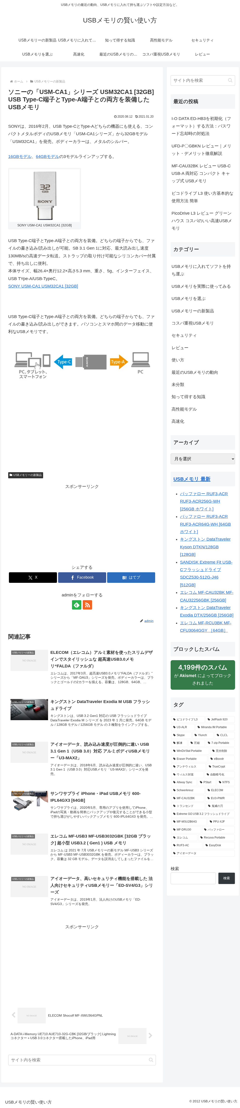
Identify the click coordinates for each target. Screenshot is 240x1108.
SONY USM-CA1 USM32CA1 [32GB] (43, 286)
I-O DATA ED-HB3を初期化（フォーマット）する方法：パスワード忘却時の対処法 (201, 126)
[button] (151, 1060)
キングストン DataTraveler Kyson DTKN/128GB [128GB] (205, 547)
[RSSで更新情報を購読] (87, 605)
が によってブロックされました (202, 676)
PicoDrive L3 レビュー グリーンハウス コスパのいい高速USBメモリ (202, 221)
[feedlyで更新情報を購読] (76, 605)
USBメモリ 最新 (191, 479)
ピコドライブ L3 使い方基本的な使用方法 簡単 (202, 197)
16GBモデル (20, 156)
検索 (175, 868)
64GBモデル (47, 156)
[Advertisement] (82, 425)
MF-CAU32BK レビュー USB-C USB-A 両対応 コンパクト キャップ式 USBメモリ (201, 173)
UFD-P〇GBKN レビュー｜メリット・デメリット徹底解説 (201, 150)
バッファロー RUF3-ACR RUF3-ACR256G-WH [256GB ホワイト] (204, 501)
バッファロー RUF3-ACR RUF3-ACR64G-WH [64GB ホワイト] (205, 524)
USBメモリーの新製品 (27, 475)
